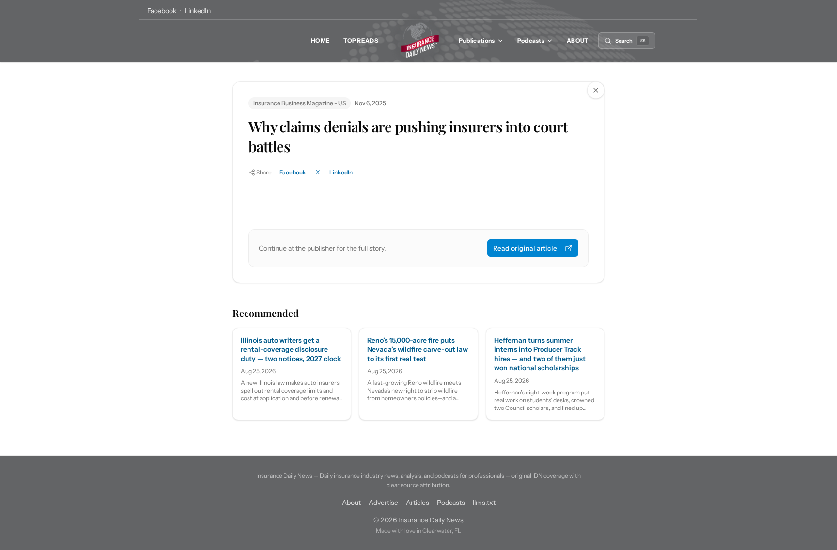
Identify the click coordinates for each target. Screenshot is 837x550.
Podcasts (530, 40)
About (578, 40)
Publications (477, 40)
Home (320, 40)
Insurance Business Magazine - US (299, 103)
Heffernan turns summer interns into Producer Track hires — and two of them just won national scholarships (540, 354)
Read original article (525, 248)
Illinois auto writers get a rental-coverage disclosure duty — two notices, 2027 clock (291, 349)
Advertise (383, 502)
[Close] (595, 90)
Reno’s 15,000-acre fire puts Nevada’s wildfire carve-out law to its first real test (417, 349)
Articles (417, 502)
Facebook (161, 10)
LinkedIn (198, 10)
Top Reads (360, 40)
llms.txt (484, 502)
